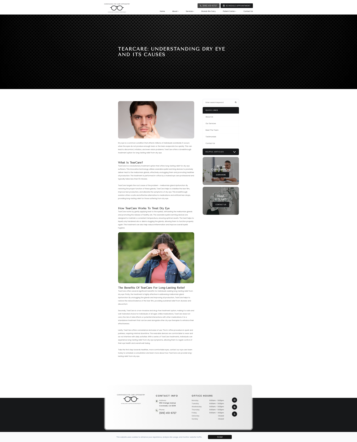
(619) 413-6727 (209, 5)
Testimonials (211, 137)
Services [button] (189, 11)
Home (162, 11)
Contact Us (248, 11)
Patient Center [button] (229, 11)
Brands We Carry (208, 11)
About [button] (174, 11)
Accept (220, 437)
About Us (209, 117)
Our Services (211, 123)
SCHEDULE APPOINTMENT (238, 5)
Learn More (221, 175)
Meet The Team (212, 130)
